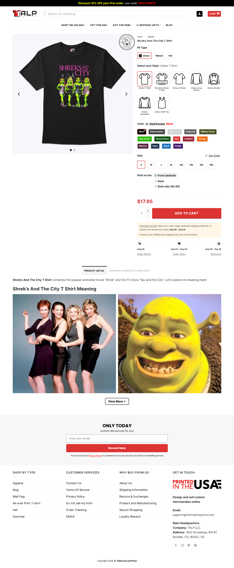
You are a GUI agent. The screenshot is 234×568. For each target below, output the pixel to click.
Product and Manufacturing (137, 503)
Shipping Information (133, 489)
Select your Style (148, 65)
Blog (169, 25)
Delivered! (216, 254)
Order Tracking (76, 510)
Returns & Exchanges (133, 496)
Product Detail (94, 270)
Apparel (151, 37)
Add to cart (187, 213)
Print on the (144, 175)
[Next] (126, 94)
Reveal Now (117, 448)
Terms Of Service (77, 489)
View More (115, 401)
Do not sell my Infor (79, 503)
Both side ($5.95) (169, 186)
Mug (16, 489)
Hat (15, 510)
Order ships (179, 254)
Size (178, 155)
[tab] (94, 270)
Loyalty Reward (129, 516)
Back (161, 181)
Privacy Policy (95, 455)
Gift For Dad (98, 25)
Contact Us (73, 483)
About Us (125, 483)
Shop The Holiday (72, 25)
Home (139, 37)
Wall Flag (19, 496)
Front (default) (167, 175)
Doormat (19, 516)
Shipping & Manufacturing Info (129, 270)
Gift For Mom (121, 25)
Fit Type (142, 47)
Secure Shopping (130, 510)
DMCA (70, 516)
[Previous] (19, 94)
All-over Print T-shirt (26, 503)
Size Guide (214, 155)
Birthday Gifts (149, 25)
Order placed (144, 254)
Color (151, 123)
